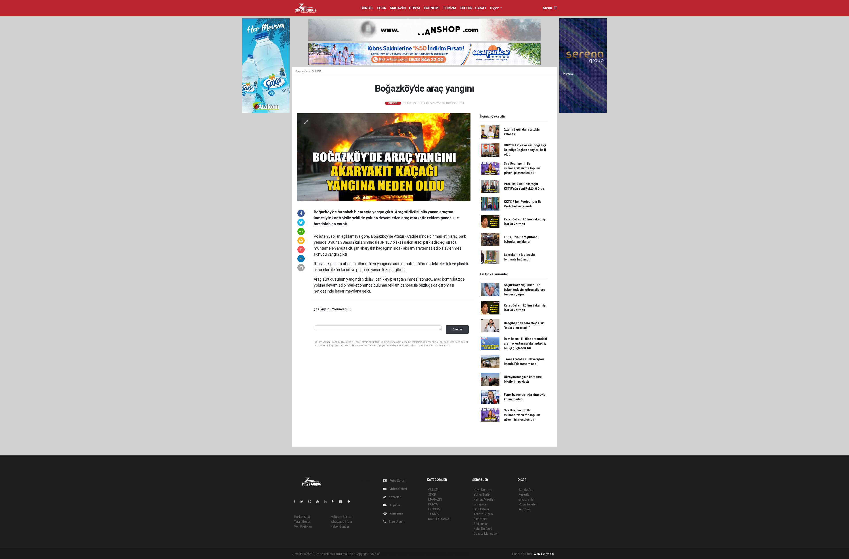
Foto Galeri (397, 480)
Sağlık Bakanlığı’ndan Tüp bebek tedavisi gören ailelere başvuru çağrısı (524, 289)
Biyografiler (527, 499)
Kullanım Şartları (341, 517)
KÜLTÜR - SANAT (473, 8)
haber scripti (425, 554)
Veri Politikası (303, 526)
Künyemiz (396, 513)
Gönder (457, 329)
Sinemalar (481, 519)
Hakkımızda (302, 517)
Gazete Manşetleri (486, 533)
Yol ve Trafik (482, 494)
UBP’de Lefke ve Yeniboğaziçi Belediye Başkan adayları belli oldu (525, 149)
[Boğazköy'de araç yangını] (383, 157)
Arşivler (394, 505)
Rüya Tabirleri (528, 504)
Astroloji (524, 509)
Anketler (524, 494)
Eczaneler (480, 504)
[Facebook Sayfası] (296, 501)
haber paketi (408, 554)
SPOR (381, 8)
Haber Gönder (340, 526)
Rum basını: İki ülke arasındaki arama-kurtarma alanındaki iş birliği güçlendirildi (525, 343)
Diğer (494, 8)
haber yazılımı (389, 554)
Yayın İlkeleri (302, 521)
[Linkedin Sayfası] (327, 501)
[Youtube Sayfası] (319, 501)
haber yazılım (443, 554)
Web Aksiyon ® (544, 554)
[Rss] (335, 501)
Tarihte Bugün (483, 514)
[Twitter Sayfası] (303, 501)
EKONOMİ (431, 8)
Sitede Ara (526, 490)
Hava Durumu (483, 490)
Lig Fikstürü (481, 509)
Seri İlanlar (481, 524)
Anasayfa (301, 71)
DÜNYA (414, 8)
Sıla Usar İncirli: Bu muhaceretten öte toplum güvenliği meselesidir (522, 168)
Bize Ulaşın (396, 521)
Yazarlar (394, 497)
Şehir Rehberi (483, 528)
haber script (461, 554)
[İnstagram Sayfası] (311, 501)
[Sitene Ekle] (351, 501)
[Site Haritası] (342, 501)
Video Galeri (398, 489)
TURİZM (449, 8)
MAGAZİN (397, 8)
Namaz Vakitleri (484, 499)
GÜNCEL (367, 8)
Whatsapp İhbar (341, 521)
